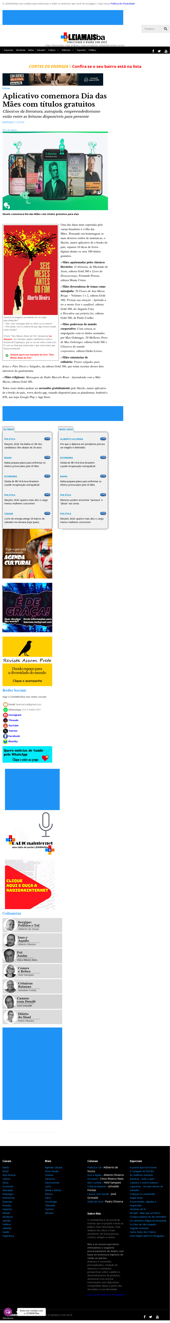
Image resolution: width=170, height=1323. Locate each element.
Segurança (8, 1235)
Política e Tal (94, 1167)
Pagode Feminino (139, 1228)
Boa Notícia (8, 1175)
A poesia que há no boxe (143, 1167)
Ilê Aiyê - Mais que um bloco (145, 1213)
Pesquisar (166, 29)
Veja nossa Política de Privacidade (105, 1294)
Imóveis (6, 1205)
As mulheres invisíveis (141, 1175)
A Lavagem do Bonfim (142, 1171)
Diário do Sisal (95, 1201)
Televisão (50, 1205)
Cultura (51, 50)
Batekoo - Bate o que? (142, 1178)
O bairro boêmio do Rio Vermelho (148, 1216)
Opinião (6, 1220)
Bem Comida (94, 1182)
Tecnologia (51, 1201)
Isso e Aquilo (94, 1175)
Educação (7, 1190)
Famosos (50, 1178)
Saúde (5, 1232)
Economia (7, 1186)
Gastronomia (52, 1182)
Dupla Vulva (136, 1197)
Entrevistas (8, 1197)
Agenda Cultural (53, 1167)
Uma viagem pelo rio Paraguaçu (147, 1235)
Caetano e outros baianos (144, 1182)
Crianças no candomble (142, 1194)
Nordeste (21, 50)
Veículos (49, 1213)
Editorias (66, 50)
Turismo (49, 1209)
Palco (48, 1197)
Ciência (6, 1178)
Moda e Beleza (53, 1190)
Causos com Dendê (98, 1194)
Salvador (41, 50)
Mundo (6, 1213)
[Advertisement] (63, 17)
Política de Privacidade (123, 3)
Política (92, 50)
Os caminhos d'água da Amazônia (148, 1220)
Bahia (31, 50)
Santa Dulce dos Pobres (143, 1232)
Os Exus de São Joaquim (143, 1224)
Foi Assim (92, 1178)
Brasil (5, 1171)
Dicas (5, 1182)
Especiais (8, 50)
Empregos (7, 1194)
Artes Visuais (52, 1171)
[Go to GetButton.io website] (8, 1318)
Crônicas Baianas (96, 1186)
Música (49, 1194)
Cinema (49, 1175)
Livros (48, 1186)
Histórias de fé (138, 1209)
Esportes (81, 50)
